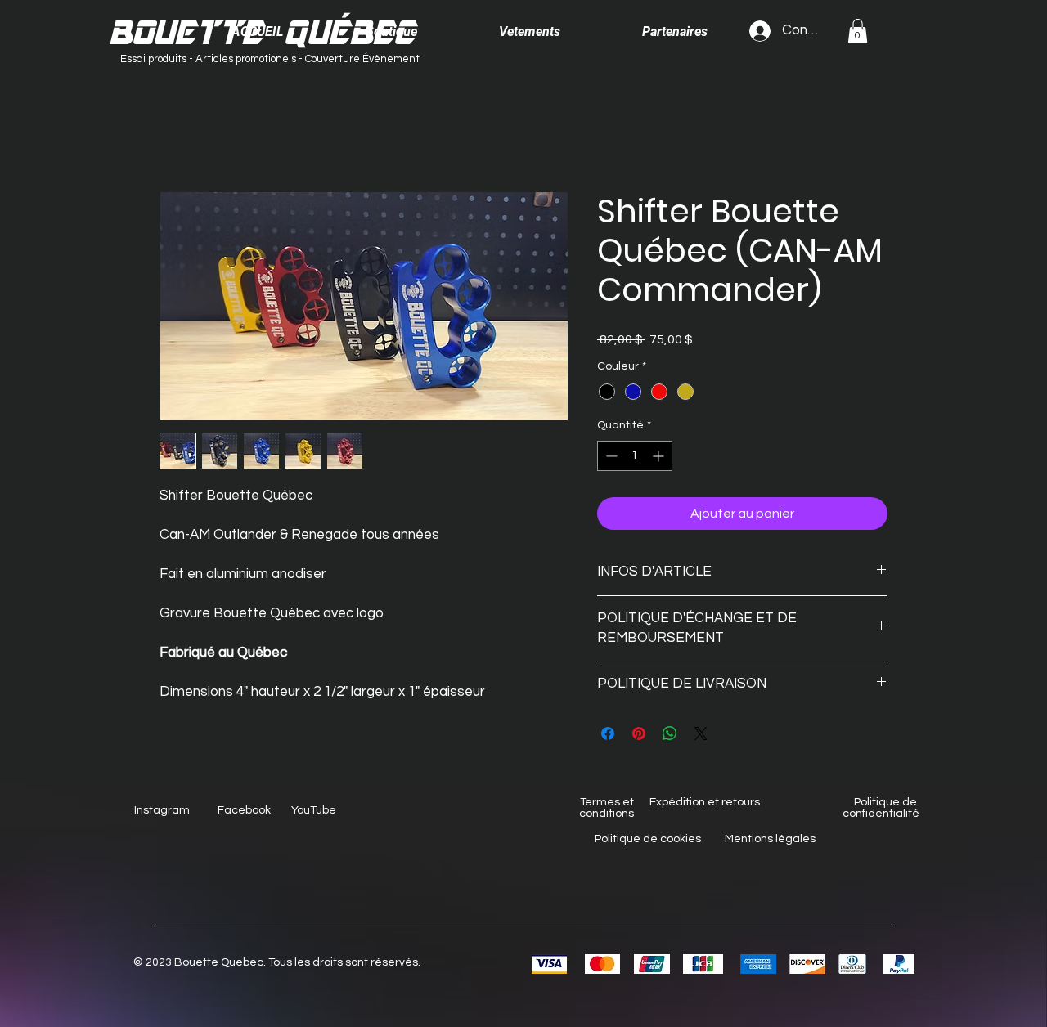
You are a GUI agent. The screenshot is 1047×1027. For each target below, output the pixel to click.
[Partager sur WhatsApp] (670, 733)
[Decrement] (610, 456)
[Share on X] (701, 733)
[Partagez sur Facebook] (608, 733)
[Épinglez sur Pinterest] (639, 733)
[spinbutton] (634, 456)
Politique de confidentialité (881, 807)
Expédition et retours (704, 802)
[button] (857, 31)
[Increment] (659, 456)
